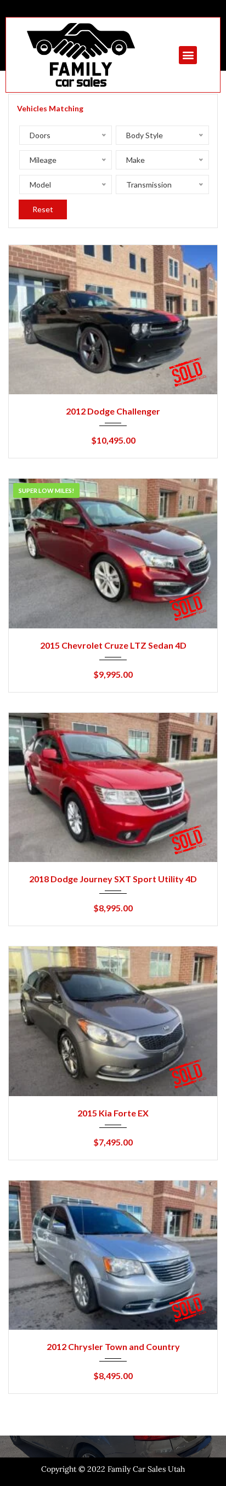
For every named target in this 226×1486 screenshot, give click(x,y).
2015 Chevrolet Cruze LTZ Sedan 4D (113, 645)
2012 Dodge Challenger (113, 411)
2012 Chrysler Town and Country (113, 1346)
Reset (42, 209)
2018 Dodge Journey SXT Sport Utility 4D (113, 879)
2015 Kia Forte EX (113, 1113)
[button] (188, 55)
